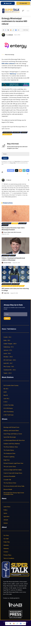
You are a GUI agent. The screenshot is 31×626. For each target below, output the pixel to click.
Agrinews (14, 223)
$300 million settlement (8, 63)
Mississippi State (6, 285)
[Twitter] (28, 180)
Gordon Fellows (7, 262)
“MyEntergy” (13, 73)
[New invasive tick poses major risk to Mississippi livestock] (15, 213)
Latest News (16, 132)
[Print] (16, 30)
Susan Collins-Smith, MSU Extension (12, 232)
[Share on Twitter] (8, 30)
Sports (22, 285)
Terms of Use (17, 161)
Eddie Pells (6, 293)
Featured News (7, 132)
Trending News (7, 134)
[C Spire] (15, 84)
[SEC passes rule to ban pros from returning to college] (15, 274)
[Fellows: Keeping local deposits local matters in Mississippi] (15, 245)
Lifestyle (24, 132)
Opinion (13, 255)
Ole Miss (15, 285)
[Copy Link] (13, 30)
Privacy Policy (13, 162)
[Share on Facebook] (5, 30)
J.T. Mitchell (10, 34)
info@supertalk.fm (15, 598)
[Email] (11, 30)
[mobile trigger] (23, 10)
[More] (18, 30)
